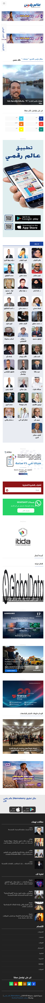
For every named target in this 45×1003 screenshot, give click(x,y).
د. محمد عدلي (23, 308)
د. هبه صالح (23, 290)
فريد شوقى (23, 259)
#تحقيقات (40, 932)
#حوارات (41, 969)
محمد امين (9, 404)
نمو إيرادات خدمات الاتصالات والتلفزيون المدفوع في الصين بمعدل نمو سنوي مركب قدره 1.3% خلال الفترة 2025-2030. (23, 600)
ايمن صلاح (37, 275)
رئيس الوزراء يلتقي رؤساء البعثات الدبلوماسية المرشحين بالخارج (18, 905)
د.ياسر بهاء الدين (9, 259)
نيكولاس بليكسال (23, 372)
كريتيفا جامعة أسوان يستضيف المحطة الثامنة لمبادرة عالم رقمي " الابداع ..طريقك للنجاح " (23, 749)
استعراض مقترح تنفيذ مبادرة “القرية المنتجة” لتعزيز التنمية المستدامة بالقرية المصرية (18, 894)
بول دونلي (23, 389)
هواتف (30, 839)
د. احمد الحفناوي (9, 308)
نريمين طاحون (36, 404)
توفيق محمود (37, 338)
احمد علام (37, 356)
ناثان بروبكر (23, 356)
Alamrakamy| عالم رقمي (12, 995)
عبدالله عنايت (37, 389)
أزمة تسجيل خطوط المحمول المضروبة (20, 829)
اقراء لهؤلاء (36, 244)
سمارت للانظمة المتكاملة (20, 997)
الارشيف (4, 47)
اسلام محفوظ (9, 338)
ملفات (30, 827)
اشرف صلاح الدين (37, 435)
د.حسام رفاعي (9, 419)
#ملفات (41, 937)
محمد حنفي (23, 275)
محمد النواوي (9, 275)
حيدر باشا (37, 371)
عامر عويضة (23, 404)
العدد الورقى (4, 32)
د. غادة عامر (37, 290)
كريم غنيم (9, 323)
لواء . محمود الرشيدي (9, 291)
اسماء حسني (37, 308)
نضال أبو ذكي (23, 419)
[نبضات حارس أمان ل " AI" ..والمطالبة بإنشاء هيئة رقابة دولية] (23, 84)
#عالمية (41, 953)
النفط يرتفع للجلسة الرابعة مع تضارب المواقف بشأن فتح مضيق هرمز (17, 916)
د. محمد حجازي (37, 323)
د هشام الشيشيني (23, 339)
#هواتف (41, 943)
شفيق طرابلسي (9, 371)
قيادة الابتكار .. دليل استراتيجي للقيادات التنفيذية (17, 863)
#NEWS (41, 964)
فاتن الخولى (37, 259)
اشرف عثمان (23, 323)
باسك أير (9, 356)
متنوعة (30, 880)
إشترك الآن (25, 510)
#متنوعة (41, 959)
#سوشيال (40, 948)
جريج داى (37, 419)
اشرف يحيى (9, 389)
